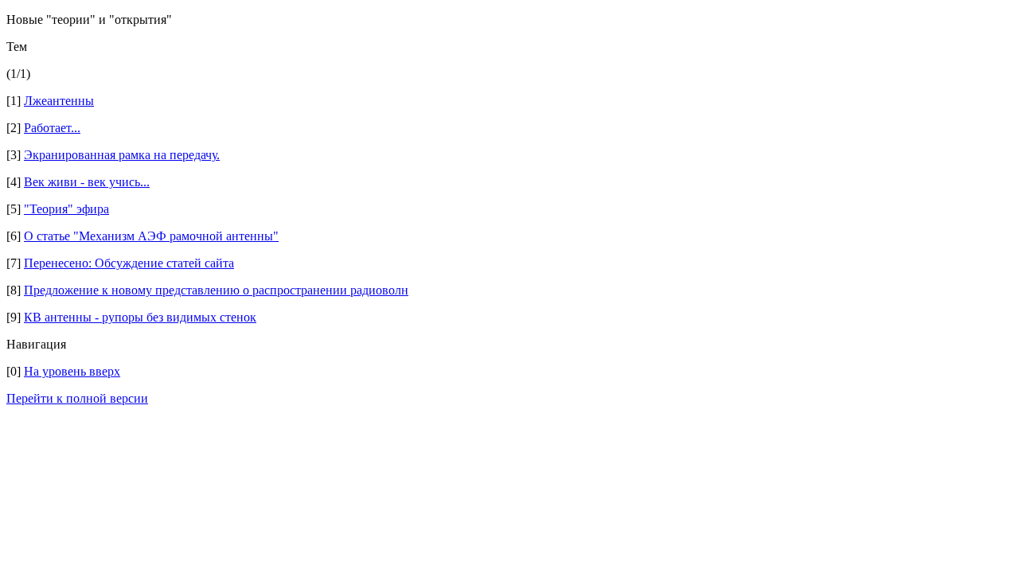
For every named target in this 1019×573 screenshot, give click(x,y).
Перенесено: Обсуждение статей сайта (129, 263)
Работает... (52, 127)
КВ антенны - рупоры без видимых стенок (140, 317)
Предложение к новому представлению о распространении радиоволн (216, 290)
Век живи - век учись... (87, 182)
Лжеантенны (59, 100)
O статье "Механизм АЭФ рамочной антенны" (151, 236)
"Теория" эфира (66, 209)
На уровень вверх (72, 371)
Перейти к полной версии (77, 398)
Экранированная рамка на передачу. (122, 155)
